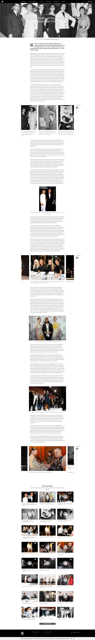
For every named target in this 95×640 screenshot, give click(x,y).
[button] (82, 1)
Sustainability (56, 1)
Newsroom (41, 39)
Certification (48, 1)
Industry (37, 39)
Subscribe (48, 634)
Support (63, 1)
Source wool (23, 1)
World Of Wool (90, 1)
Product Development (33, 1)
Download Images (47, 623)
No (73, 638)
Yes (71, 638)
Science (41, 1)
